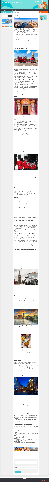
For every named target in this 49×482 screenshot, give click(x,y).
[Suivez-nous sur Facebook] (11, 12)
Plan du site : (20, 477)
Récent (9, 26)
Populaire (4, 26)
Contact (24, 477)
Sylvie (16, 17)
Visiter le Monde (16, 10)
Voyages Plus (6, 2)
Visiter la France (6, 10)
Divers (19, 10)
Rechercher (10, 16)
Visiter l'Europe (16, 12)
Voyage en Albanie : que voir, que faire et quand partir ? (33, 453)
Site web (16, 467)
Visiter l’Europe (11, 10)
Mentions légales (28, 477)
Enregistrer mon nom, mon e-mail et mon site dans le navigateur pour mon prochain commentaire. (26, 470)
